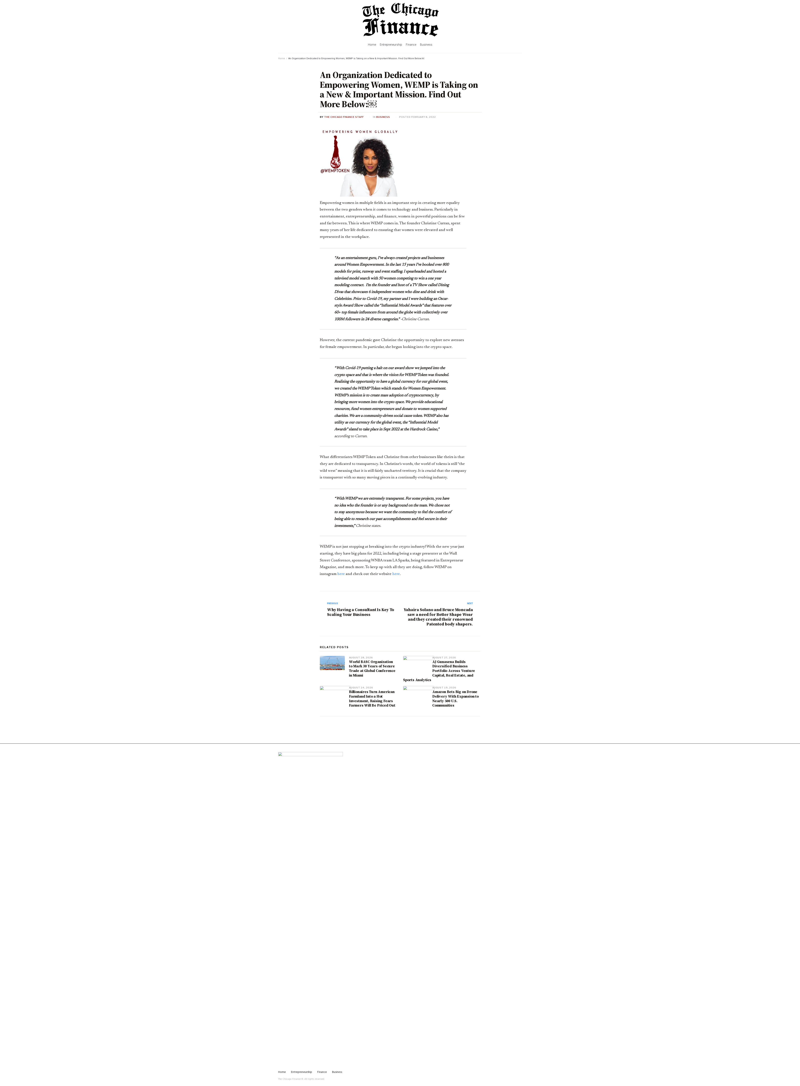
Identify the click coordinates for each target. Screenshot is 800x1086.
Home (281, 58)
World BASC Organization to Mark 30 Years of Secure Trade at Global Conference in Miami (372, 668)
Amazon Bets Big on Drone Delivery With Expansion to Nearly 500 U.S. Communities (455, 698)
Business (383, 117)
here (341, 574)
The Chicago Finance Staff (344, 117)
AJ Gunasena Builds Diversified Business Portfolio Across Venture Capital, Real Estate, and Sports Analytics (439, 670)
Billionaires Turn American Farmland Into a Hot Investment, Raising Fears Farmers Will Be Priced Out (372, 698)
